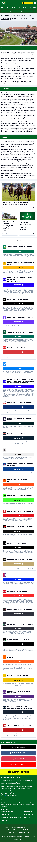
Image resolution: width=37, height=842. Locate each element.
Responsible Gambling (18, 827)
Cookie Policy (12, 832)
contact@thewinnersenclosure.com (20, 804)
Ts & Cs (30, 827)
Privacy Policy (12, 830)
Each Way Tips (28, 814)
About (6, 827)
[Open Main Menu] (35, 3)
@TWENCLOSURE (20, 747)
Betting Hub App (24, 832)
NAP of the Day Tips (7, 811)
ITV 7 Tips (4, 820)
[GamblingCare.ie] (11, 796)
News (13, 7)
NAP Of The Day (6, 11)
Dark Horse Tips (18, 11)
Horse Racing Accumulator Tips (11, 817)
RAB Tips (27, 817)
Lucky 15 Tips (29, 11)
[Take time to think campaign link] (18, 772)
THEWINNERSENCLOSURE (19, 753)
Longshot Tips (28, 811)
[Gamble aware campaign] (11, 793)
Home (2, 15)
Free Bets (18, 240)
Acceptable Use (24, 830)
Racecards (33, 7)
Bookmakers (22, 7)
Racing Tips (4, 7)
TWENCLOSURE (19, 758)
